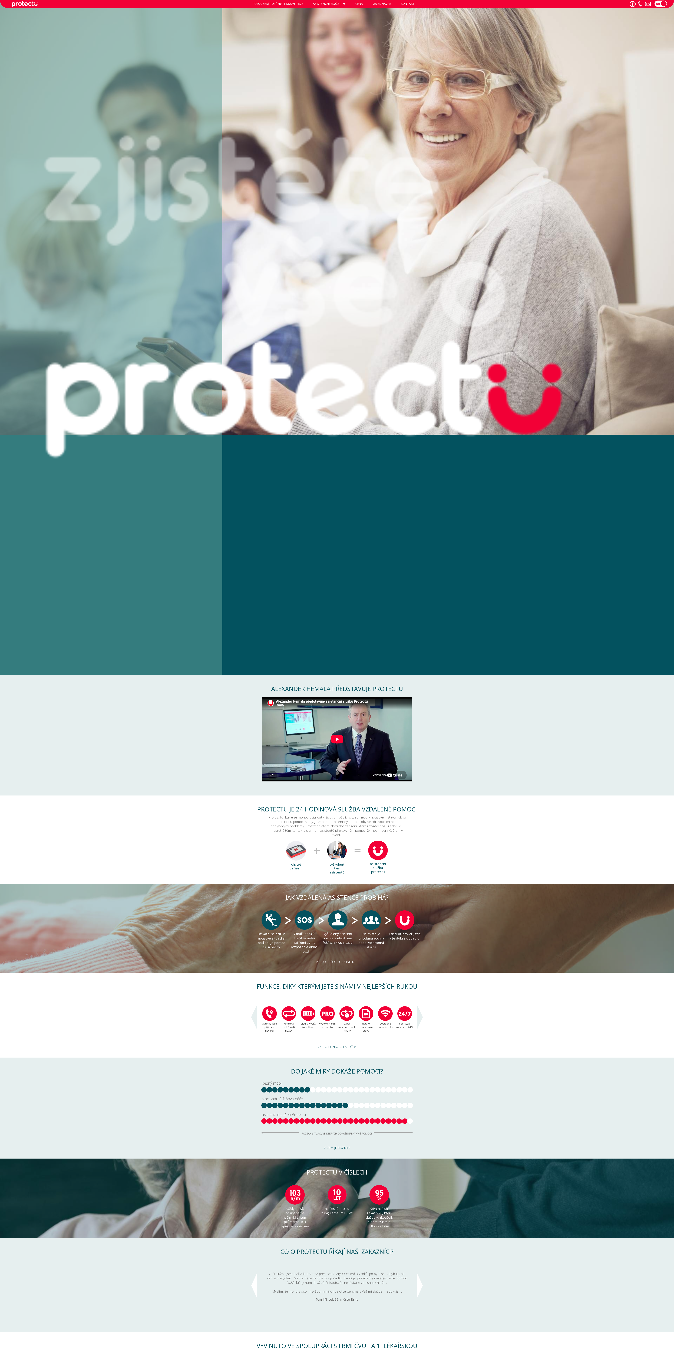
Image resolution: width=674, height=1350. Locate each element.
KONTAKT (408, 4)
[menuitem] (278, 4)
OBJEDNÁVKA (382, 4)
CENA (359, 4)
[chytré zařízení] (296, 859)
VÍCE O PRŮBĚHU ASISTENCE (337, 962)
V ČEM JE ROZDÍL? (337, 1147)
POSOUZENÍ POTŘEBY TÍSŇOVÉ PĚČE (278, 4)
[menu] (334, 4)
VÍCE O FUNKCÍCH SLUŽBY (337, 1046)
